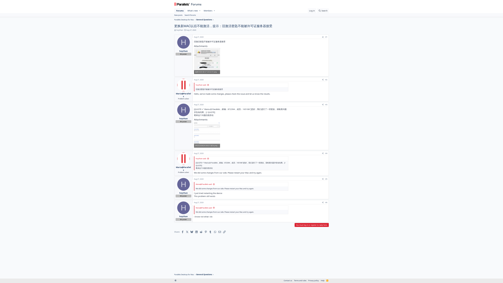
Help (322, 280)
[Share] (322, 37)
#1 (326, 37)
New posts (178, 15)
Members (208, 10)
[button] (200, 10)
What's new (192, 10)
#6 (326, 202)
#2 (326, 80)
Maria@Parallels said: (204, 184)
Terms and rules (300, 280)
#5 (326, 179)
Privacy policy (313, 280)
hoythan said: (201, 85)
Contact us (288, 280)
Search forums (190, 15)
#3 (326, 105)
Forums (180, 10)
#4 (326, 153)
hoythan (179, 30)
